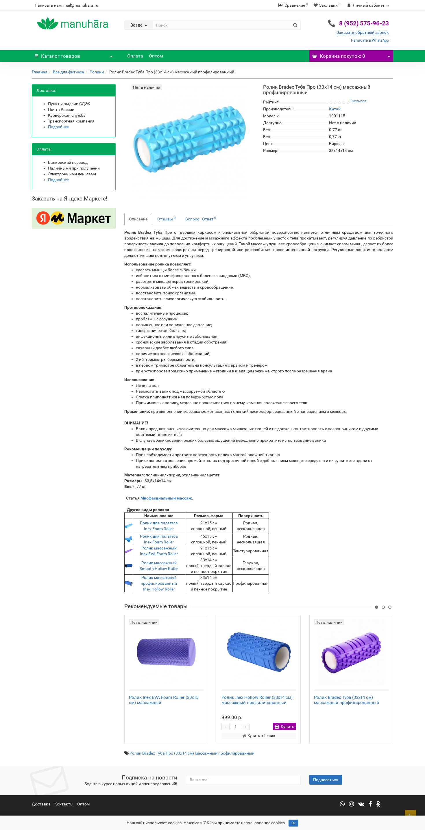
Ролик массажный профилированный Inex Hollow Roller (159, 583)
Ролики (97, 72)
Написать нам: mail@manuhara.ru (66, 5)
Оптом (156, 56)
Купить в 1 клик (261, 736)
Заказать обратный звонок (363, 32)
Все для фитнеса (68, 72)
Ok (293, 823)
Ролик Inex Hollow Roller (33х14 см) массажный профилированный (257, 700)
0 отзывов (358, 101)
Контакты (63, 804)
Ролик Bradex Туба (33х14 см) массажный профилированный (346, 700)
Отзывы (166, 218)
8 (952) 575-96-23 (364, 23)
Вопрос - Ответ (200, 218)
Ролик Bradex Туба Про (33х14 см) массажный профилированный (192, 753)
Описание (138, 219)
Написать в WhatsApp (370, 40)
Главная (39, 72)
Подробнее (58, 127)
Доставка (41, 804)
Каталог (60, 56)
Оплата (135, 56)
